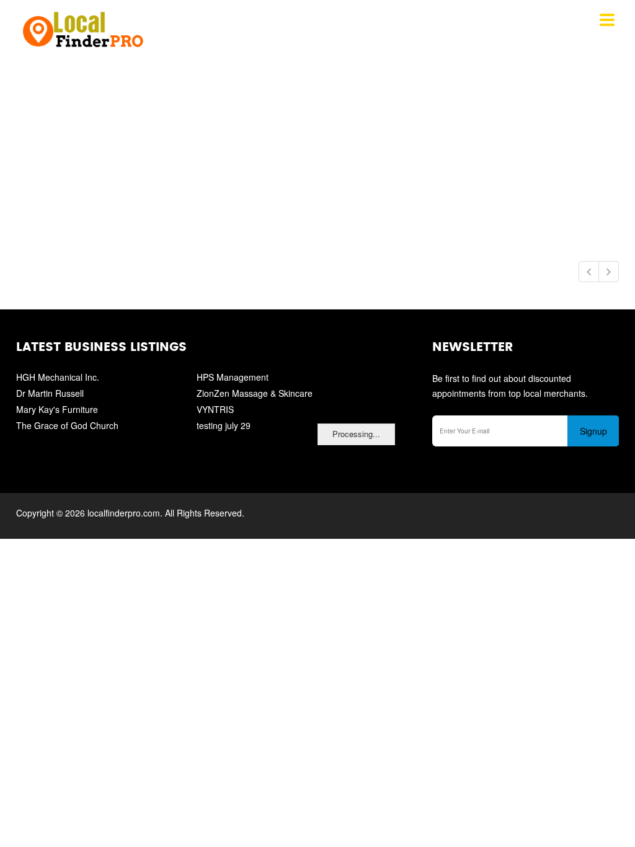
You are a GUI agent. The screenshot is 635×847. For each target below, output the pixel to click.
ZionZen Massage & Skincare (255, 393)
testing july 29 (224, 425)
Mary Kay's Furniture (57, 409)
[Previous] (589, 271)
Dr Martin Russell (50, 393)
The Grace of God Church (67, 425)
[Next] (608, 271)
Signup (593, 431)
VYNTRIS (215, 409)
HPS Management (233, 377)
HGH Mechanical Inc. (57, 377)
